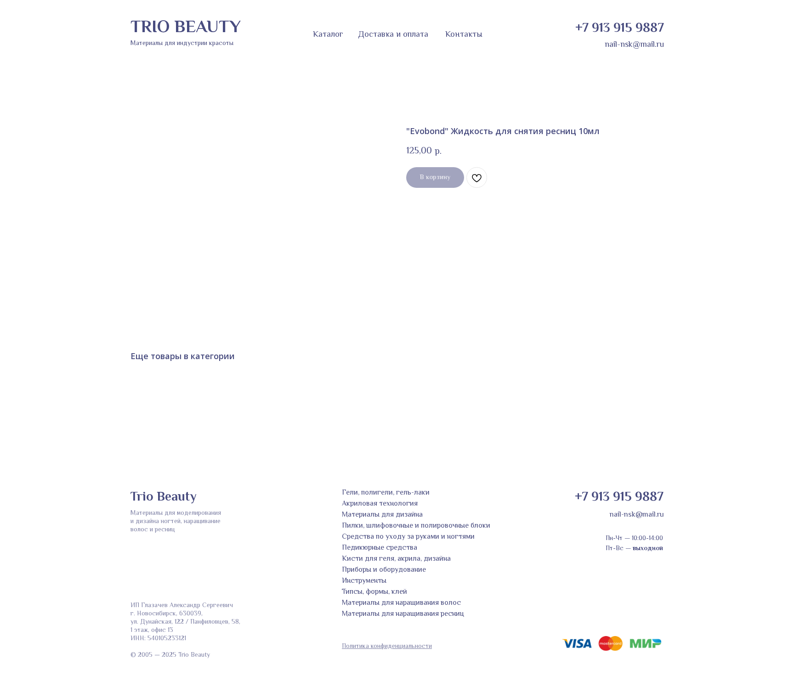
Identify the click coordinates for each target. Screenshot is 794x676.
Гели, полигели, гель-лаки (386, 493)
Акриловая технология (380, 504)
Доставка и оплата (393, 34)
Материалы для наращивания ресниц (403, 614)
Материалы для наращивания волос (401, 603)
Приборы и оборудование (384, 570)
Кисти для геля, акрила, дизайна (396, 559)
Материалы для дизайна (382, 515)
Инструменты (364, 581)
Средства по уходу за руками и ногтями (408, 537)
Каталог (328, 34)
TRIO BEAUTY (185, 28)
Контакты (463, 34)
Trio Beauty (163, 497)
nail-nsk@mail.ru (634, 45)
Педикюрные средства (379, 548)
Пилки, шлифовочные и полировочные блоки (416, 526)
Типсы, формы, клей (374, 592)
